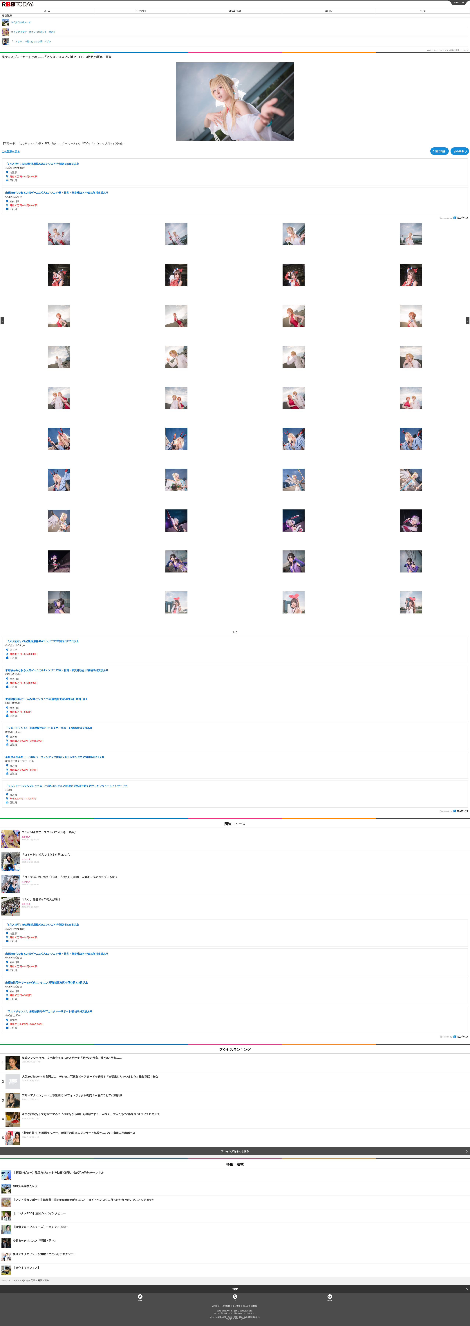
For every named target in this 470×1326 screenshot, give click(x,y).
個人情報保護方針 (250, 1306)
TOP (235, 1289)
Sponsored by (446, 218)
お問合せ (216, 1306)
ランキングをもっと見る (235, 1151)
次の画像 (459, 151)
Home (140, 1300)
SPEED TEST (235, 11)
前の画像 (440, 151)
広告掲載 (226, 1306)
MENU (457, 2)
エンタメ (329, 11)
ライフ (423, 11)
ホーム (47, 11)
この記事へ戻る (11, 151)
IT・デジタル (141, 11)
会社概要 (236, 1306)
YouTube (329, 1300)
